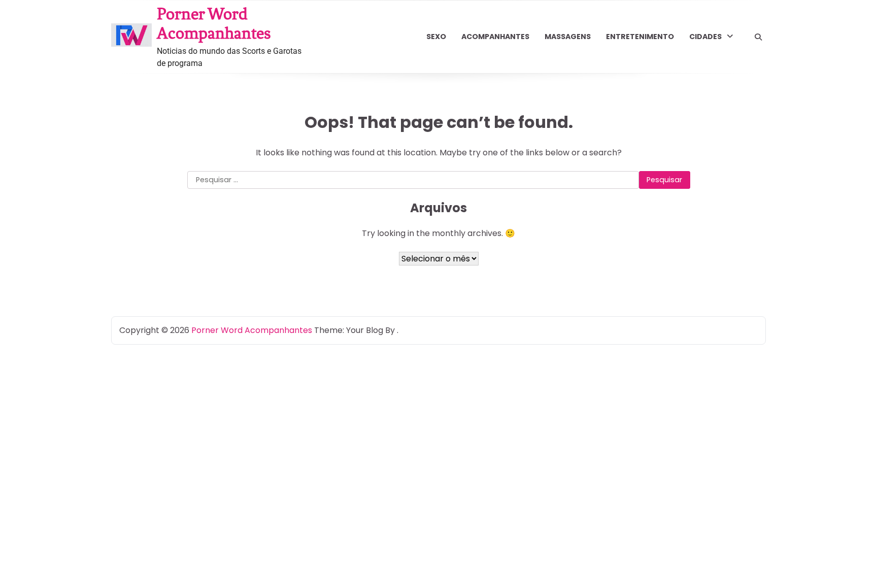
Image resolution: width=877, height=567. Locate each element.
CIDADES (705, 36)
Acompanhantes (495, 36)
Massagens (568, 36)
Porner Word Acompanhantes (214, 23)
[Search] (758, 37)
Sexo (436, 36)
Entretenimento (640, 36)
